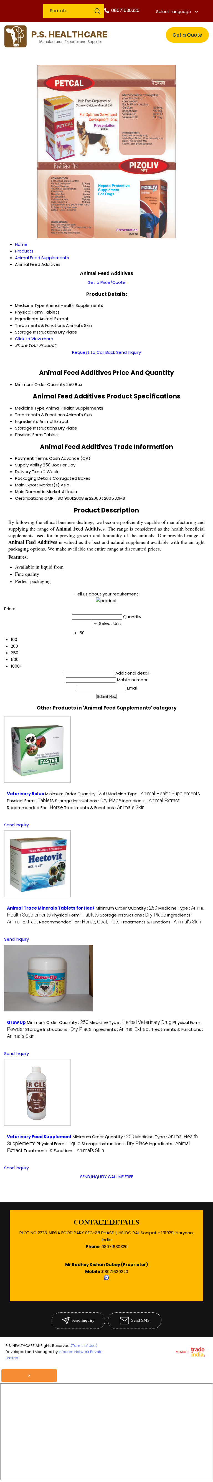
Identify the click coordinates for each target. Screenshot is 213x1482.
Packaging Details (33, 478)
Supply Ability (28, 465)
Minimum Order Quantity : (76, 794)
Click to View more (34, 339)
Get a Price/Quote (106, 282)
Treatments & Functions (40, 415)
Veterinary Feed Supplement (39, 1137)
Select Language (173, 11)
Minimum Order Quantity (40, 384)
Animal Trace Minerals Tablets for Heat (51, 908)
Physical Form (29, 435)
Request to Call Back (93, 352)
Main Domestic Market (38, 491)
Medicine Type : (154, 794)
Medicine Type (30, 408)
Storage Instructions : (88, 801)
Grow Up (16, 1022)
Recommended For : (35, 808)
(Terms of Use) (83, 1345)
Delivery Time (28, 471)
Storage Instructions (36, 428)
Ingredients (26, 421)
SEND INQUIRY (93, 1177)
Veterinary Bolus (25, 794)
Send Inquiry (128, 352)
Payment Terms (31, 458)
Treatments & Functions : (104, 808)
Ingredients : (151, 801)
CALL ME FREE (120, 1177)
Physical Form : (30, 801)
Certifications (29, 498)
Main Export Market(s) (37, 485)
